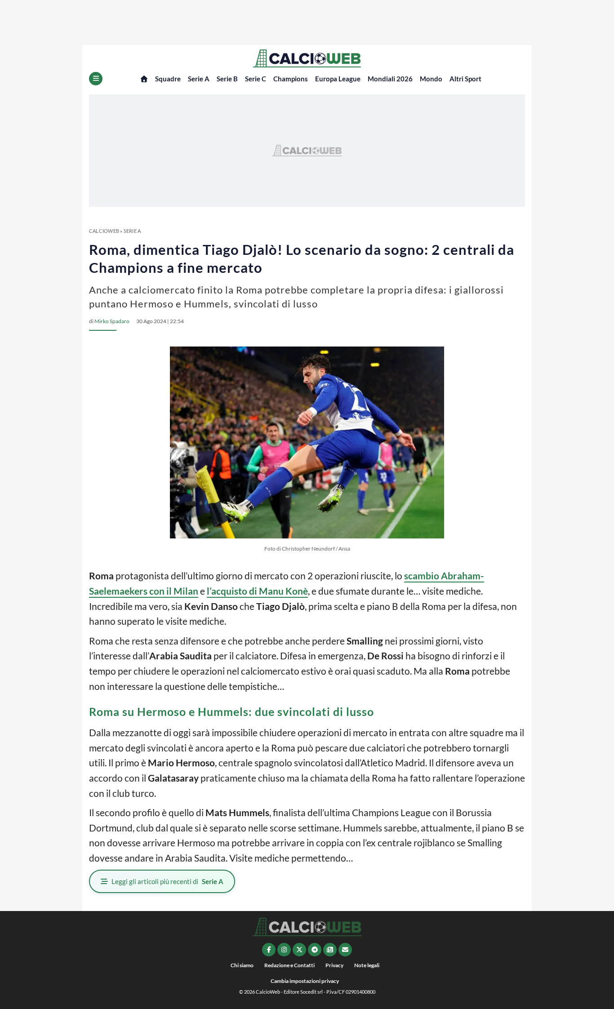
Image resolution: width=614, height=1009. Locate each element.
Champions (290, 79)
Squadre (168, 79)
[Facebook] (269, 949)
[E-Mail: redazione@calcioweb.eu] (345, 949)
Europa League (337, 79)
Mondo (431, 79)
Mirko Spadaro (111, 321)
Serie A (198, 79)
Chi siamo (242, 965)
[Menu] (95, 78)
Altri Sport (465, 79)
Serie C (255, 79)
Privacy (334, 965)
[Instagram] (284, 949)
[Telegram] (314, 949)
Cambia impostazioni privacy (305, 981)
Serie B (227, 79)
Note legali (366, 965)
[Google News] (330, 949)
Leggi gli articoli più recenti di (167, 881)
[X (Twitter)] (299, 949)
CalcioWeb (104, 231)
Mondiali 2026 (390, 79)
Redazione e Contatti (289, 965)
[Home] (144, 79)
